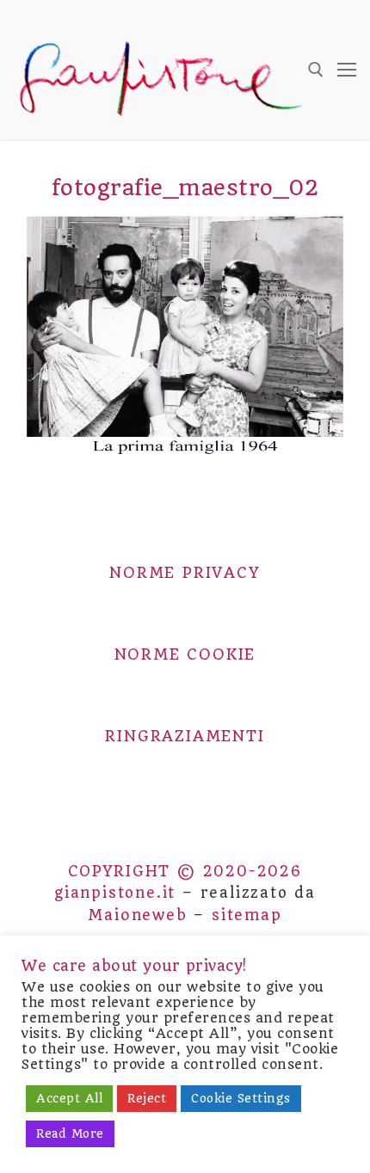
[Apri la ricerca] (316, 69)
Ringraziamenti (184, 736)
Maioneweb (137, 915)
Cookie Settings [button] (241, 1098)
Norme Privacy (184, 572)
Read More (70, 1133)
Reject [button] (146, 1098)
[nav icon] (346, 70)
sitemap (247, 915)
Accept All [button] (69, 1098)
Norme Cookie (185, 654)
